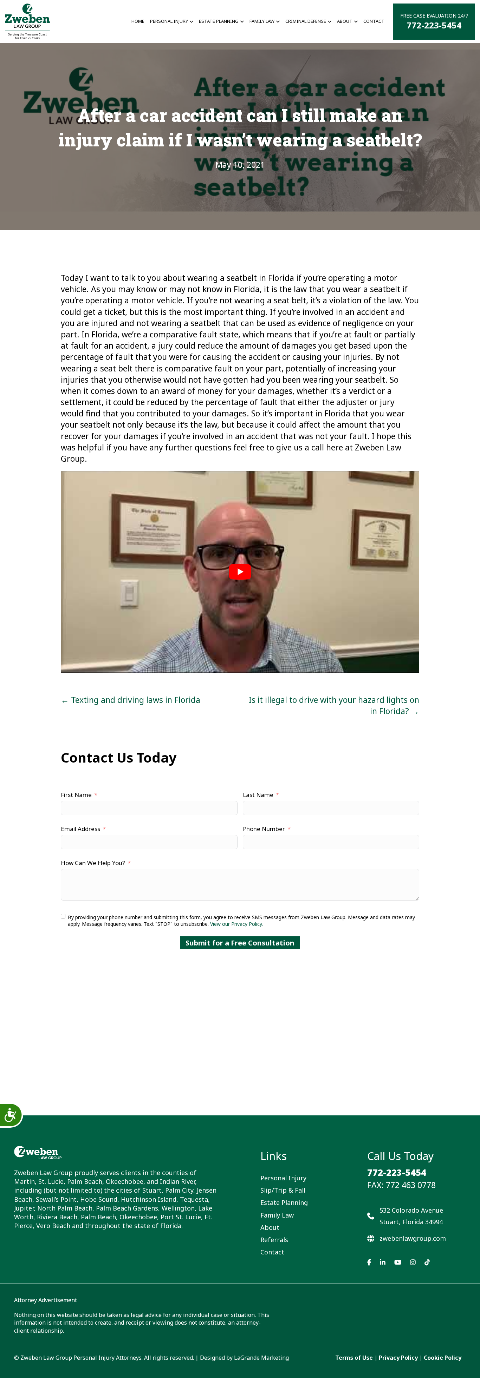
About (269, 1227)
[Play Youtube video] (240, 572)
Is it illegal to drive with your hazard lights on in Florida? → (334, 705)
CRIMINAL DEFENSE (305, 21)
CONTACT (373, 21)
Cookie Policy (442, 1357)
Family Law (261, 21)
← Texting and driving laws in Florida (130, 699)
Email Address (80, 829)
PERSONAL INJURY (169, 21)
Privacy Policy (398, 1357)
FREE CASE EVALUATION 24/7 (434, 21)
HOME (137, 21)
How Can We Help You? (93, 863)
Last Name (258, 795)
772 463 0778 (411, 1185)
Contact (272, 1252)
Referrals (274, 1239)
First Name (76, 795)
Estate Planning (219, 21)
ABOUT (344, 21)
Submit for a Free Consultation (240, 943)
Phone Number (264, 829)
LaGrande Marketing (261, 1357)
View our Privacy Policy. (236, 924)
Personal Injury (283, 1178)
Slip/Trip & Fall (282, 1190)
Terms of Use (354, 1357)
